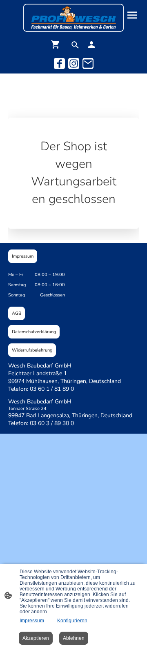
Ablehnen (74, 638)
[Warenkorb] (57, 44)
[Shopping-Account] (91, 44)
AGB (16, 313)
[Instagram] (73, 63)
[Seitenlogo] (73, 18)
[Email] (88, 63)
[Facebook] (59, 63)
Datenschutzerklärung (34, 332)
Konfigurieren (72, 621)
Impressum (22, 256)
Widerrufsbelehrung (32, 350)
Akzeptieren (35, 638)
